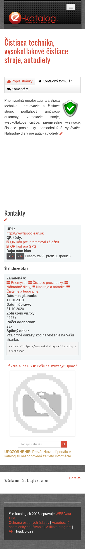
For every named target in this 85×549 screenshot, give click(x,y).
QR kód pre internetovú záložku (34, 242)
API (11, 531)
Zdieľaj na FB (21, 366)
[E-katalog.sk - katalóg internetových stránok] (36, 20)
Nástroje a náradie (50, 287)
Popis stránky (21, 81)
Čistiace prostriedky (47, 282)
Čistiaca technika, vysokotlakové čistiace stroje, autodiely (36, 50)
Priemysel (18, 282)
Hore (73, 478)
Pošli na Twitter (48, 366)
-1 (20, 256)
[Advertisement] (42, 169)
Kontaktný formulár (56, 81)
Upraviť (71, 366)
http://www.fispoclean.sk (25, 233)
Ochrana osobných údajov (29, 522)
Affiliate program (58, 527)
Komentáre (20, 89)
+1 (10, 256)
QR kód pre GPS (22, 246)
